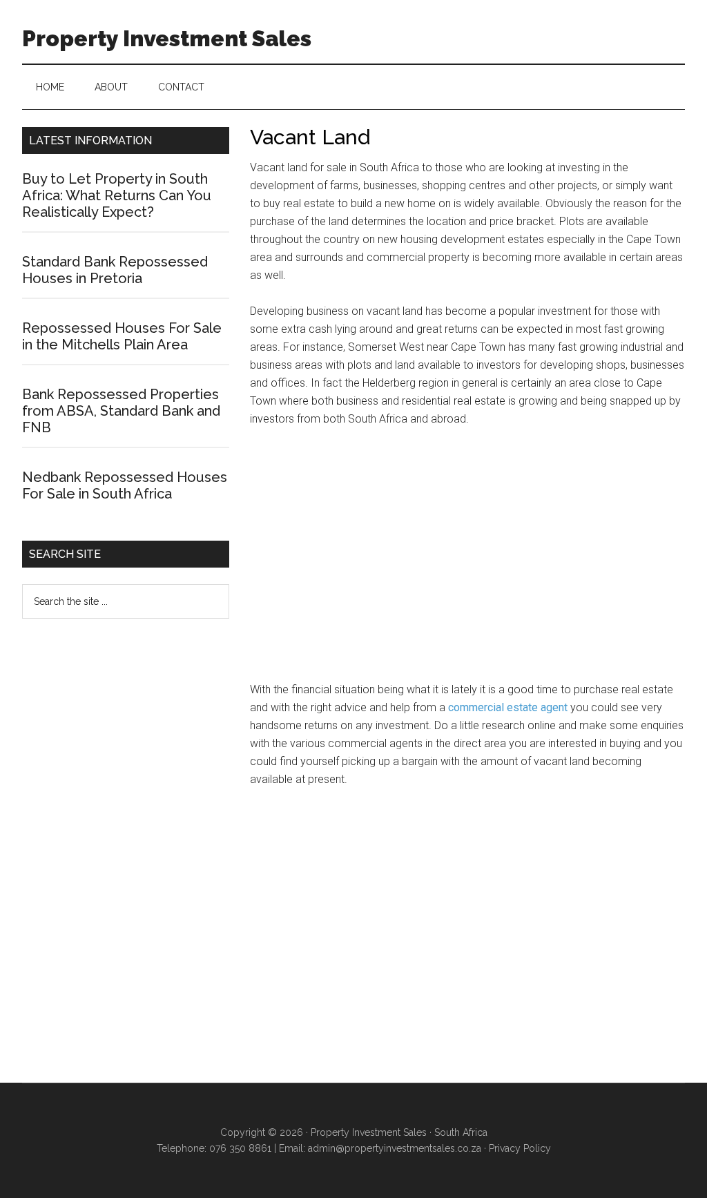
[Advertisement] (467, 560)
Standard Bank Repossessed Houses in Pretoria (115, 270)
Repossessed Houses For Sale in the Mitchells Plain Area (122, 336)
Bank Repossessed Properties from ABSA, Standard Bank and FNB (121, 411)
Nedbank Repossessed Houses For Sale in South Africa (124, 485)
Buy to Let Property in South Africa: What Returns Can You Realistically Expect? (116, 195)
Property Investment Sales (166, 38)
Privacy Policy (520, 1148)
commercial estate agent (508, 707)
